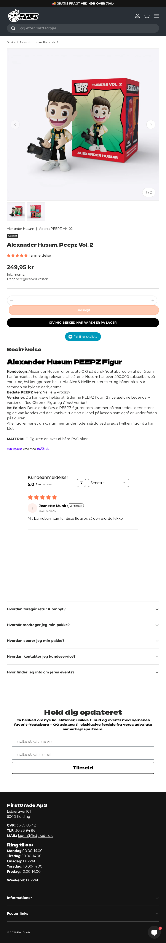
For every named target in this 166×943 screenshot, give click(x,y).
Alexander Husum (20, 229)
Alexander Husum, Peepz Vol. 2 (39, 42)
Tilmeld (83, 768)
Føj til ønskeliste (85, 337)
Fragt (11, 279)
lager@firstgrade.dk (35, 836)
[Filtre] (81, 483)
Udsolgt (84, 310)
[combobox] (83, 28)
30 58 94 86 (25, 830)
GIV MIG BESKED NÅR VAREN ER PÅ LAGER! (83, 322)
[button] (147, 16)
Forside (11, 42)
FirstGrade (23, 932)
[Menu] (156, 16)
